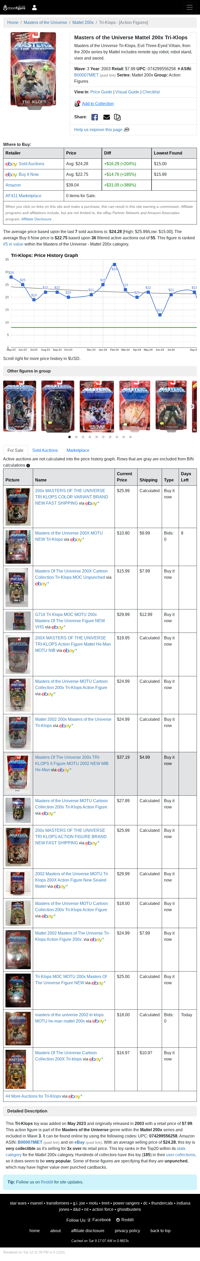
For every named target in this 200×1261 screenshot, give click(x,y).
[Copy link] (117, 117)
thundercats (162, 1203)
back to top (161, 1230)
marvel (36, 1203)
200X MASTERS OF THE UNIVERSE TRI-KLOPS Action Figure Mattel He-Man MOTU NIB (73, 644)
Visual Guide (127, 92)
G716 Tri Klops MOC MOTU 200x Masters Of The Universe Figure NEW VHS (70, 620)
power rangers (126, 1203)
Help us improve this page (98, 129)
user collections (180, 1155)
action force (103, 1209)
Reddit (47, 1182)
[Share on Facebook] (94, 117)
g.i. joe (79, 1203)
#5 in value (13, 244)
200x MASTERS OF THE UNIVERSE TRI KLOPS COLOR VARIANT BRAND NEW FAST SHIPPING (71, 496)
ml (86, 1209)
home (34, 1230)
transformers (57, 1203)
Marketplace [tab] (78, 450)
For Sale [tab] (15, 450)
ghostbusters (129, 1209)
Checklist (151, 92)
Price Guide (101, 92)
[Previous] (8, 406)
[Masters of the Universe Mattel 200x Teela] (134, 406)
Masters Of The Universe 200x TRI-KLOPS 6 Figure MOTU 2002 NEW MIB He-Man (72, 763)
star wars (18, 1203)
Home (12, 22)
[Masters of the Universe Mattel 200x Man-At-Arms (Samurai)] (19, 406)
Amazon (13, 185)
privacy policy (127, 1230)
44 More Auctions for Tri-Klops (33, 1096)
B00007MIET (86, 75)
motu (93, 1203)
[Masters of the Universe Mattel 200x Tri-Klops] (33, 70)
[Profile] (34, 7)
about (55, 1230)
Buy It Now (28, 174)
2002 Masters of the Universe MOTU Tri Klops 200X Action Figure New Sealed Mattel (71, 880)
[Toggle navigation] (189, 7)
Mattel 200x (83, 22)
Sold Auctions (31, 164)
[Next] (191, 406)
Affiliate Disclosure (36, 219)
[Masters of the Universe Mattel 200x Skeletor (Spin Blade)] (97, 406)
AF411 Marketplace (23, 196)
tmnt (105, 1203)
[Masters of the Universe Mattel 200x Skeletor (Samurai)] (57, 406)
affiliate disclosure (87, 1230)
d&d (76, 1209)
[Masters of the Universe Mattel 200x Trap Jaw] (171, 406)
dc (145, 1203)
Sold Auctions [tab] (45, 450)
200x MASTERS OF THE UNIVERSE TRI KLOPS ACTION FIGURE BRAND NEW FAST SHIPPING (71, 836)
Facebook (101, 1220)
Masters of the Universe (45, 22)
